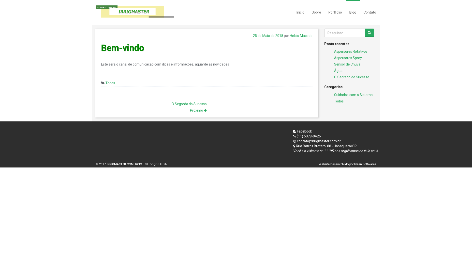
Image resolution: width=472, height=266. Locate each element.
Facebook (304, 131)
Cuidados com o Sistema (353, 95)
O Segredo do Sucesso (351, 77)
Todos (110, 83)
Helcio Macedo (301, 36)
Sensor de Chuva (347, 64)
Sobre (316, 12)
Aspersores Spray (348, 58)
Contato (370, 12)
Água (338, 71)
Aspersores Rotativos (351, 51)
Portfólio (335, 12)
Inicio (300, 12)
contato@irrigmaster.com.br (319, 141)
